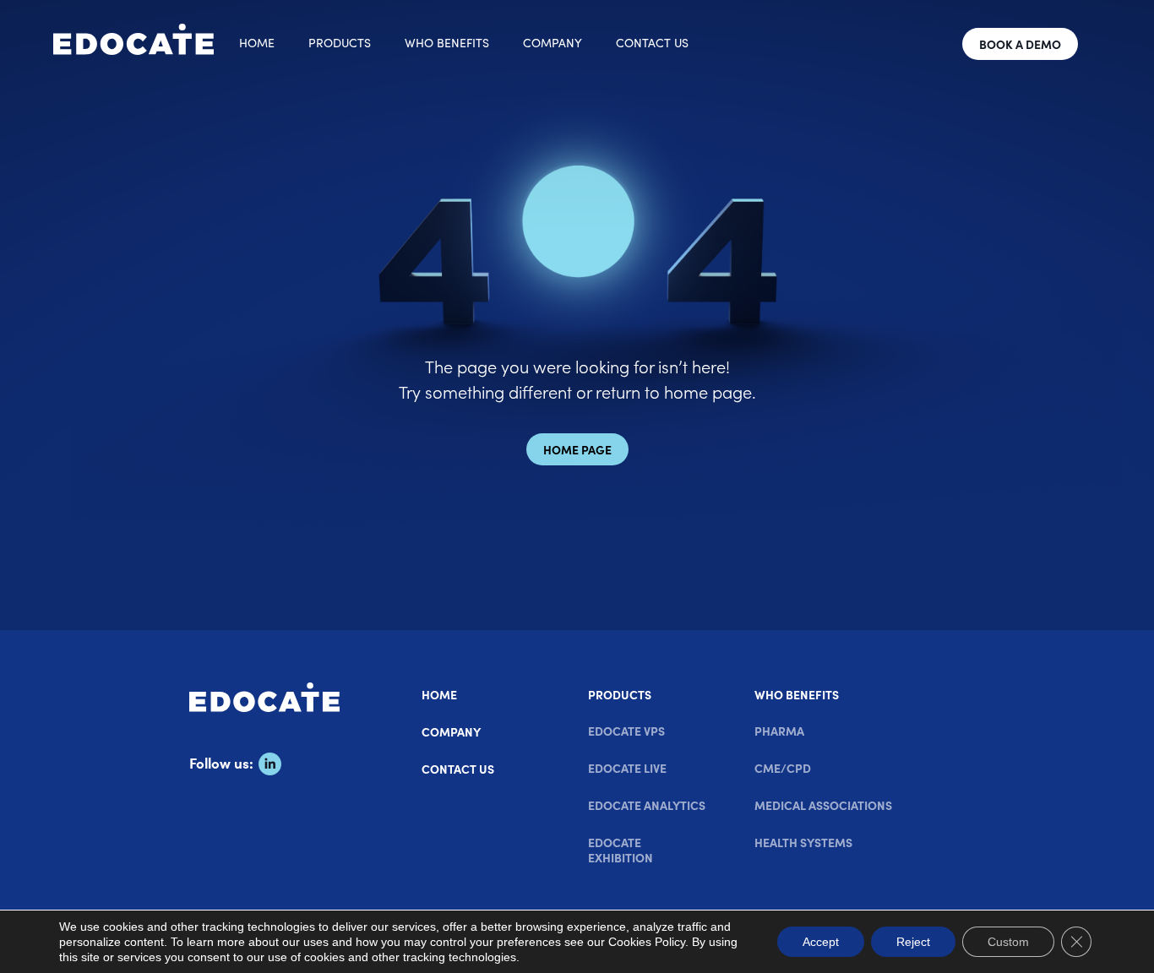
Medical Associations (823, 804)
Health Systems (803, 842)
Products (339, 43)
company (552, 43)
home (257, 43)
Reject (913, 942)
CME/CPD (782, 767)
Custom (1008, 942)
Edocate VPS (626, 730)
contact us (652, 43)
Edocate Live (627, 767)
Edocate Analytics (646, 804)
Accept (821, 942)
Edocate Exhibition (620, 850)
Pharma (779, 730)
